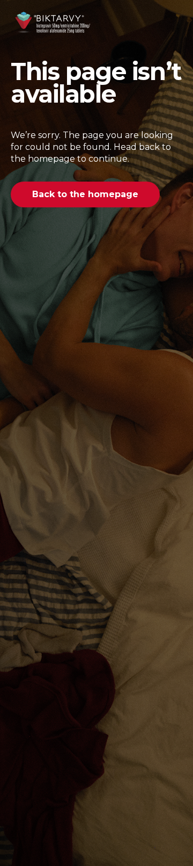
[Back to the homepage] (50, 25)
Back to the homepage (85, 194)
